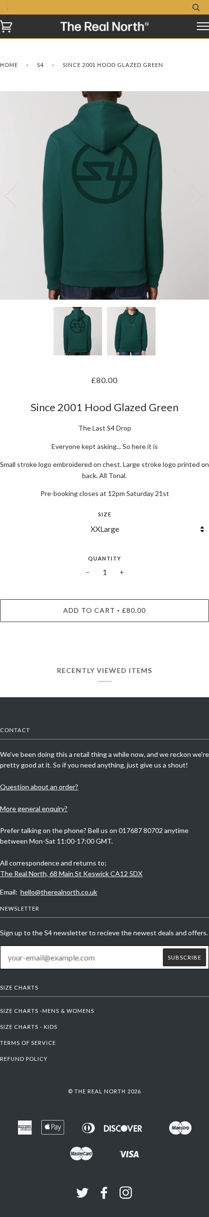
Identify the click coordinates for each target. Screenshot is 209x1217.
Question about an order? (39, 787)
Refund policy (24, 1059)
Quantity (104, 558)
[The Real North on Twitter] (82, 1195)
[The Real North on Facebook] (104, 1195)
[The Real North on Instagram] (126, 1195)
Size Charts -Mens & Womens (47, 1011)
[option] (104, 195)
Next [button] (191, 195)
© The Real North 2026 (104, 1091)
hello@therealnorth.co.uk (58, 892)
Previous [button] (16, 195)
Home (9, 65)
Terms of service (28, 1043)
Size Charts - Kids (28, 1027)
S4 (40, 65)
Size (104, 514)
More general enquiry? (34, 808)
